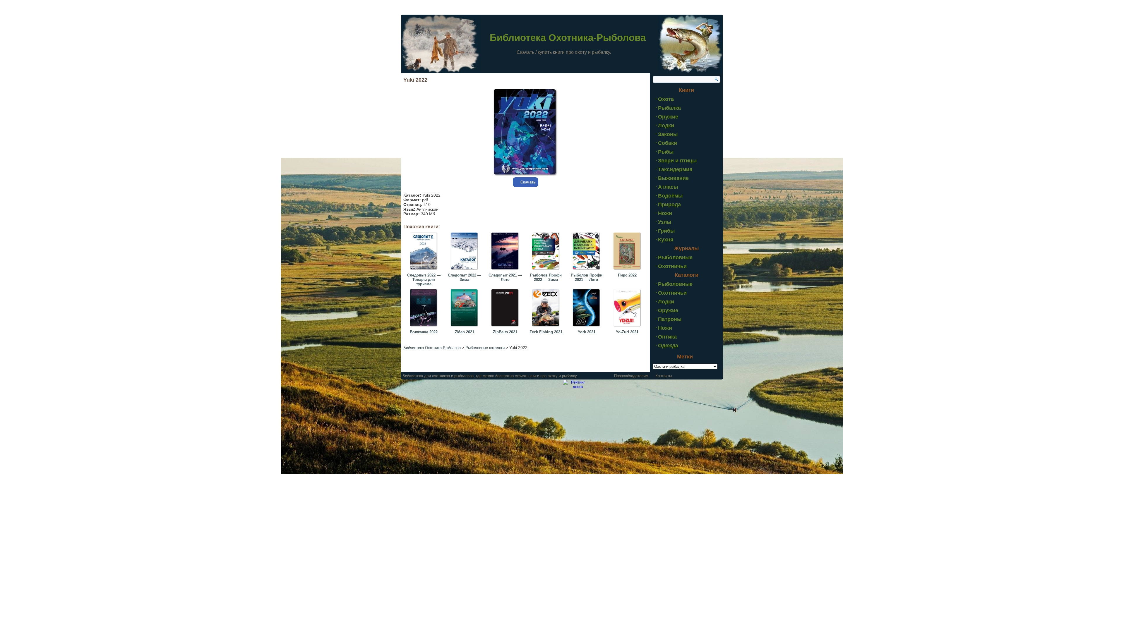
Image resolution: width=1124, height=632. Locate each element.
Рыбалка (669, 108)
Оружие (668, 117)
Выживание (673, 178)
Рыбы (666, 152)
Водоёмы (670, 196)
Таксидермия (675, 169)
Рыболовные (675, 257)
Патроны (669, 319)
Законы (668, 134)
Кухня (666, 240)
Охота (666, 99)
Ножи (665, 213)
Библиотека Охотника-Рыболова (568, 37)
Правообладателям (631, 376)
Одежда (668, 345)
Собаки (667, 143)
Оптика (667, 337)
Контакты (663, 376)
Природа (669, 204)
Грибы (666, 231)
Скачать (528, 182)
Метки (685, 357)
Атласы (668, 187)
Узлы (664, 222)
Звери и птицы (677, 161)
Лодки (666, 125)
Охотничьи (672, 266)
